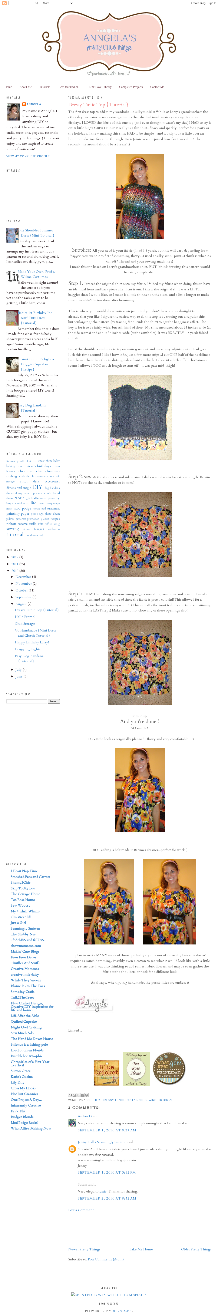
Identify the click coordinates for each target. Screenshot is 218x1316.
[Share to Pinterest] (86, 1095)
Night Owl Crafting (26, 1027)
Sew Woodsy (20, 905)
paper (25, 513)
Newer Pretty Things (84, 1249)
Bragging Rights (27, 649)
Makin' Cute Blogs (25, 951)
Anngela (34, 104)
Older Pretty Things (196, 1249)
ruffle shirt (36, 524)
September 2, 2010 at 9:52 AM (107, 1198)
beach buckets (26, 466)
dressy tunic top (116, 1100)
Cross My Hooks (23, 1088)
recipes (55, 519)
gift (28, 498)
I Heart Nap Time (24, 871)
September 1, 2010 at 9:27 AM (107, 1130)
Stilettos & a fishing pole (29, 1044)
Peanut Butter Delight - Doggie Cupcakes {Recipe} (36, 364)
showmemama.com (26, 945)
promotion (33, 519)
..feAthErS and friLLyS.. (28, 940)
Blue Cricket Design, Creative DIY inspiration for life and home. (32, 1006)
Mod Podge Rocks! (24, 1122)
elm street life (21, 917)
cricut (23, 481)
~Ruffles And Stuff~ (25, 963)
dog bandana (52, 488)
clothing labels (15, 476)
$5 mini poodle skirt (18, 461)
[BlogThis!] (74, 1095)
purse (45, 518)
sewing (151, 1100)
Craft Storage (25, 623)
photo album (52, 514)
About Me (26, 87)
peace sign (37, 514)
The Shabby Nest (24, 934)
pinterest (21, 519)
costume (49, 476)
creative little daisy (25, 974)
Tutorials (44, 87)
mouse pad (39, 509)
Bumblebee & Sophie (27, 1056)
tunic (102, 1191)
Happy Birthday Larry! (32, 642)
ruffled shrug (52, 524)
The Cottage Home (25, 894)
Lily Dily (17, 1082)
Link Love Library (100, 87)
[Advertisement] (81, 1229)
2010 (15, 570)
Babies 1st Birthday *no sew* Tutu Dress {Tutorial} (35, 317)
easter (39, 493)
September (24, 597)
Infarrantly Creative (26, 1105)
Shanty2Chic (20, 882)
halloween (39, 498)
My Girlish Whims (25, 911)
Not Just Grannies (24, 1094)
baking (10, 466)
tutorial (165, 1100)
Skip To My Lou (23, 888)
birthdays (44, 466)
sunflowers (54, 529)
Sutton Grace (21, 1071)
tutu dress (30, 535)
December (24, 576)
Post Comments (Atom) (106, 1259)
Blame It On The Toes (28, 986)
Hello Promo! (25, 616)
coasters (38, 476)
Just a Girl (18, 922)
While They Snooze (26, 980)
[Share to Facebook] (82, 1095)
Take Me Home (141, 1249)
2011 (15, 564)
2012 (15, 557)
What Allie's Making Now (31, 1128)
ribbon (11, 523)
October (22, 590)
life (33, 503)
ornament (53, 509)
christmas (52, 471)
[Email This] (70, 1095)
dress (10, 493)
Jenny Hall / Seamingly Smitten (102, 1142)
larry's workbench (17, 503)
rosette (23, 523)
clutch (30, 476)
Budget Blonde (22, 1117)
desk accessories (46, 481)
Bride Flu (18, 1111)
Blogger (122, 1311)
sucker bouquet (33, 529)
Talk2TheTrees (22, 997)
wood (39, 535)
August (21, 604)
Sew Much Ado (22, 1033)
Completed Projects (131, 87)
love (41, 503)
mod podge (22, 508)
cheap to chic (31, 471)
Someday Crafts (22, 991)
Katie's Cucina (22, 1076)
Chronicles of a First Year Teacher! (30, 1063)
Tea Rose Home (23, 899)
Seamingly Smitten (25, 928)
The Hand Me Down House (32, 1038)
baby (56, 461)
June (19, 676)
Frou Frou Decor (23, 957)
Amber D (85, 1116)
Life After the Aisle (25, 1015)
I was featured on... (69, 87)
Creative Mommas (25, 968)
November (24, 583)
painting (13, 513)
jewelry (54, 498)
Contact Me (157, 87)
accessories (42, 461)
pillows (10, 519)
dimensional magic (18, 488)
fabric (137, 1100)
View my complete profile (28, 156)
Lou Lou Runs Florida (27, 1050)
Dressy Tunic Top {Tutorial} (98, 105)
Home (8, 87)
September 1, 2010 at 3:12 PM (107, 1172)
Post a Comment (81, 1210)
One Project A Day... (26, 1099)
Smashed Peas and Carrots (30, 876)
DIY (97, 1100)
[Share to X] (78, 1095)
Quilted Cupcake (24, 1021)
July (19, 669)
